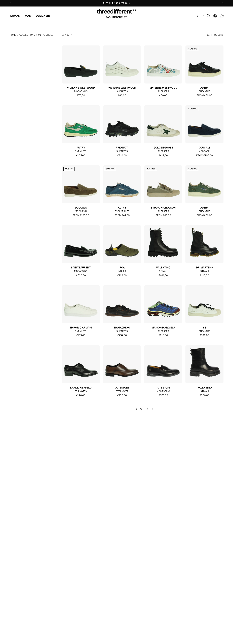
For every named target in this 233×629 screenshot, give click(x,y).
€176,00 (80, 395)
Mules (122, 271)
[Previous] (10, 3)
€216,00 (163, 335)
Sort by (65, 34)
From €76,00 (204, 95)
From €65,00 (163, 215)
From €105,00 (204, 155)
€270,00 (122, 395)
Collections (27, 34)
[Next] (222, 3)
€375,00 (163, 395)
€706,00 (204, 395)
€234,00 (122, 335)
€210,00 (122, 155)
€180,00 (204, 335)
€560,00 (81, 275)
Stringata (81, 391)
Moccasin (204, 151)
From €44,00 (122, 215)
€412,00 (163, 155)
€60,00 (122, 95)
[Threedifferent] (116, 16)
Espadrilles (122, 211)
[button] (208, 16)
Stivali (163, 271)
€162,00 (122, 275)
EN (198, 15)
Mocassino (80, 91)
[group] (116, 3)
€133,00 (80, 335)
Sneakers (122, 91)
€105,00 (80, 155)
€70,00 (81, 95)
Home (13, 34)
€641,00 (163, 275)
